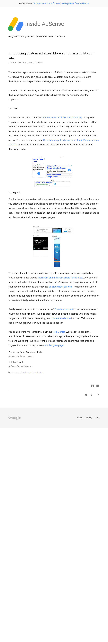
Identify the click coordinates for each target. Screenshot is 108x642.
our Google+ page (53, 345)
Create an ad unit (64, 309)
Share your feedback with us (33, 373)
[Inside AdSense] (44, 32)
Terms (97, 418)
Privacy (89, 418)
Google (80, 418)
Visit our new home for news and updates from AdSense (61, 3)
